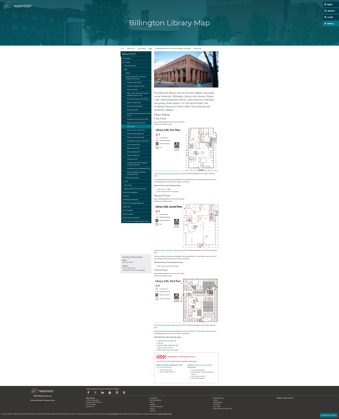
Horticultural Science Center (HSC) (137, 119)
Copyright (153, 404)
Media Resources (218, 398)
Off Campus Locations (132, 178)
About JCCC (129, 53)
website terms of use (165, 414)
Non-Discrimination (155, 400)
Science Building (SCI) (133, 152)
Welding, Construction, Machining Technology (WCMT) (137, 164)
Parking (127, 73)
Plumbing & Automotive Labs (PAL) (138, 141)
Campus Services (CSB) (134, 82)
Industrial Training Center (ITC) (136, 123)
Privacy (152, 402)
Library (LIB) (130, 126)
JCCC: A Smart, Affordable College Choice (135, 221)
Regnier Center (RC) (133, 148)
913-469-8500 (91, 404)
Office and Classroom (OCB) (135, 137)
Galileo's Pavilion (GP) (134, 103)
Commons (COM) (132, 90)
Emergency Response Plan (201, 365)
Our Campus (126, 62)
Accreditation (127, 58)
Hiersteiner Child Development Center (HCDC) (139, 115)
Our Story (126, 196)
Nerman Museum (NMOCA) (135, 134)
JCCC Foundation (128, 210)
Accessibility (153, 398)
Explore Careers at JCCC (285, 398)
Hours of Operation (130, 66)
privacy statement (113, 414)
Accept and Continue (329, 415)
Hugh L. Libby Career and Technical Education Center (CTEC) (137, 94)
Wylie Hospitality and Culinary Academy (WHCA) (136, 173)
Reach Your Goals (128, 214)
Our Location (128, 185)
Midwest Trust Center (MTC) (136, 130)
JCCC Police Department (164, 367)
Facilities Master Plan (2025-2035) (135, 189)
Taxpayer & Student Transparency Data (42, 400)
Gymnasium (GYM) (132, 110)
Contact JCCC (127, 207)
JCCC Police (217, 407)
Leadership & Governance (130, 200)
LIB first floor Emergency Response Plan (168, 174)
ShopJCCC (153, 411)
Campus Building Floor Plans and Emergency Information (135, 78)
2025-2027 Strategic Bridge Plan (133, 203)
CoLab (126, 181)
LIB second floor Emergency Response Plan (169, 250)
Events (215, 400)
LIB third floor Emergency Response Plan (168, 325)
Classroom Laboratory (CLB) (136, 86)
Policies (152, 409)
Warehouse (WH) (132, 159)
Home (122, 48)
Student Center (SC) (133, 155)
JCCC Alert (216, 404)
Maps (125, 69)
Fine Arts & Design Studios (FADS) (138, 99)
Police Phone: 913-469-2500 (222, 409)
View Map (142, 270)
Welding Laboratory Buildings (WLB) (138, 168)
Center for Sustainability (130, 192)
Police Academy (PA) (133, 145)
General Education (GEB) (134, 106)
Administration (217, 402)
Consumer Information (156, 407)
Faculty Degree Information (131, 218)
